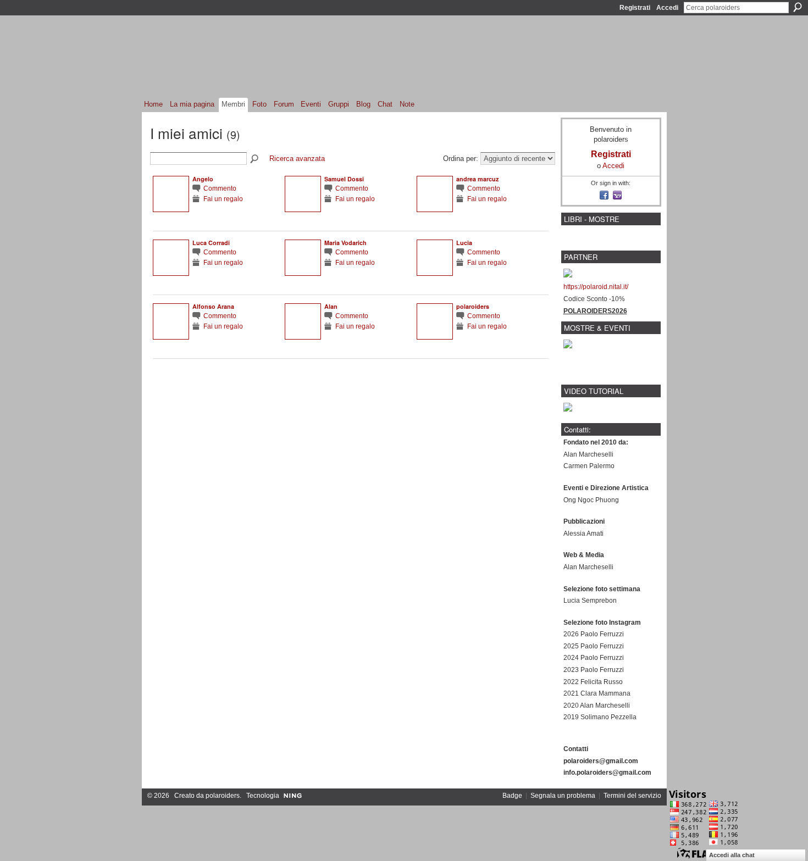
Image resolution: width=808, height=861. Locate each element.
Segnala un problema (562, 795)
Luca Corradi (211, 242)
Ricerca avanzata (297, 158)
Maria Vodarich (345, 242)
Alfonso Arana (213, 306)
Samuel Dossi (344, 179)
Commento (219, 188)
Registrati (634, 8)
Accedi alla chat (732, 855)
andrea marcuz (477, 179)
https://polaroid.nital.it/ (595, 287)
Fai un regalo (223, 198)
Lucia (464, 242)
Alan (330, 306)
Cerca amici (255, 159)
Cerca (797, 7)
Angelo (202, 179)
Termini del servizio (632, 795)
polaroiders (472, 306)
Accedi (667, 8)
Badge (512, 795)
